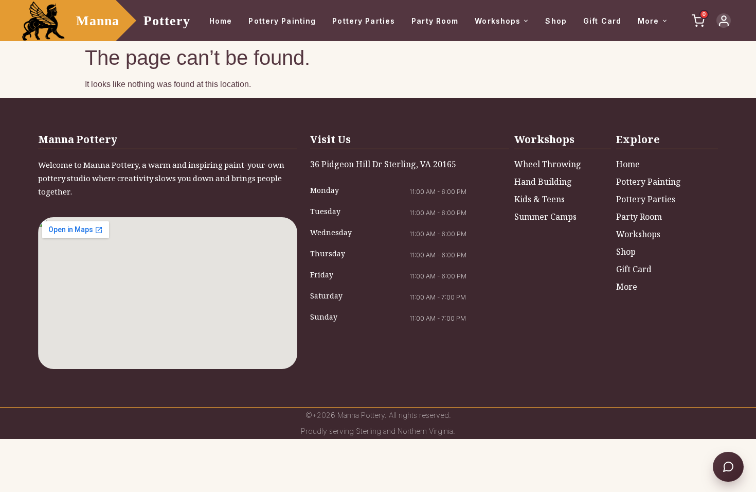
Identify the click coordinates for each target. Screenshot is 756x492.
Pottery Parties (363, 20)
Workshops (497, 20)
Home (220, 20)
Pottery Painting (282, 20)
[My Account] (723, 20)
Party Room (434, 20)
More (648, 20)
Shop (555, 20)
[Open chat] (728, 467)
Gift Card (602, 20)
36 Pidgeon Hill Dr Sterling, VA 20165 (383, 165)
